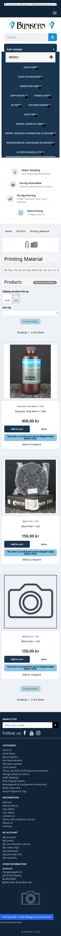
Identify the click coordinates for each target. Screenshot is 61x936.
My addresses (10, 850)
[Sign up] (55, 725)
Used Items (30, 114)
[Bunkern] (30, 25)
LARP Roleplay (19, 95)
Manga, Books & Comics (30, 123)
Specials (7, 802)
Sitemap (7, 826)
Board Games (42, 95)
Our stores (9, 812)
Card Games (31, 67)
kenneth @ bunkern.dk (19, 882)
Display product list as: (16, 291)
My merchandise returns (17, 844)
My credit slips (11, 847)
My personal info (12, 854)
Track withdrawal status (11, 922)
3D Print (16, 104)
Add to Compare (31, 444)
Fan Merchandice (39, 104)
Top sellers (9, 809)
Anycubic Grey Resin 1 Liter (30, 406)
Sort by (7, 307)
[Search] (52, 37)
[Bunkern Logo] (30, 4)
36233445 (10, 878)
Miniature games (30, 86)
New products (10, 805)
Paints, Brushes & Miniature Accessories (30, 133)
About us (8, 822)
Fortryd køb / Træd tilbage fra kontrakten (26, 917)
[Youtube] (31, 733)
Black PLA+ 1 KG (30, 521)
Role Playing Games (30, 76)
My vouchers (10, 857)
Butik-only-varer (12, 787)
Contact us (9, 816)
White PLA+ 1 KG (30, 636)
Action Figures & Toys (30, 152)
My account (9, 837)
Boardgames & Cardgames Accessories (30, 142)
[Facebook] (25, 733)
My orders (8, 840)
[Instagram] (38, 733)
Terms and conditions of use (19, 819)
